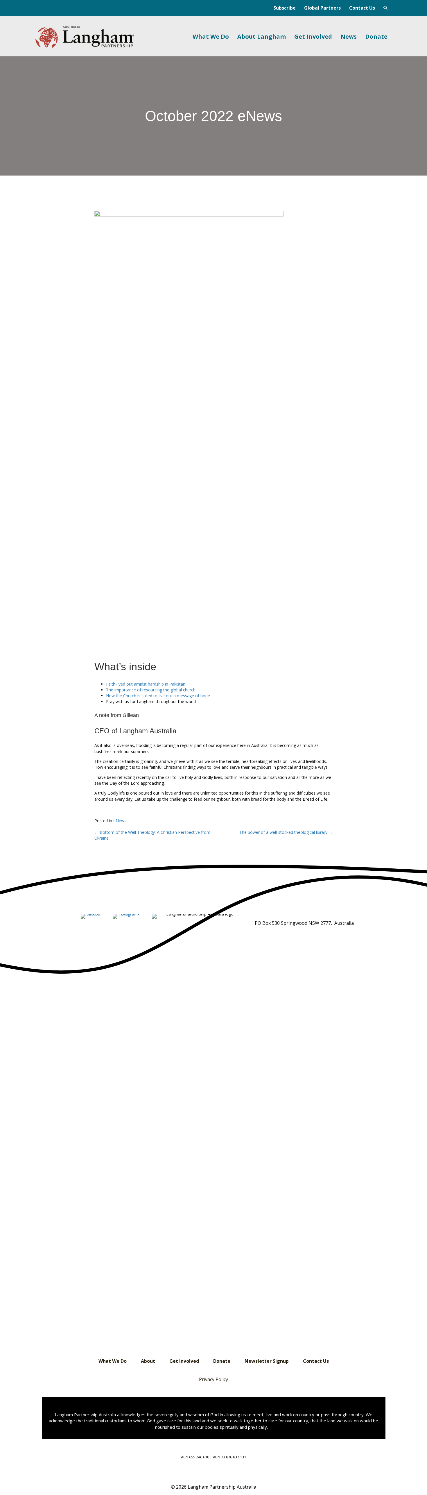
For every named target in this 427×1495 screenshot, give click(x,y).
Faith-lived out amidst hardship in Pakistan (145, 684)
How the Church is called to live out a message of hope (158, 695)
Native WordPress (385, 8)
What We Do (211, 36)
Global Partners (322, 8)
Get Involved (313, 36)
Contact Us (362, 8)
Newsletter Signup (267, 1361)
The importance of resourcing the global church (150, 690)
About (148, 1361)
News (348, 36)
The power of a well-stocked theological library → (286, 832)
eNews (119, 820)
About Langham (261, 36)
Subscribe (284, 8)
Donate (376, 36)
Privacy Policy (213, 1379)
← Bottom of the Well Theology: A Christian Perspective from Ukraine (152, 835)
